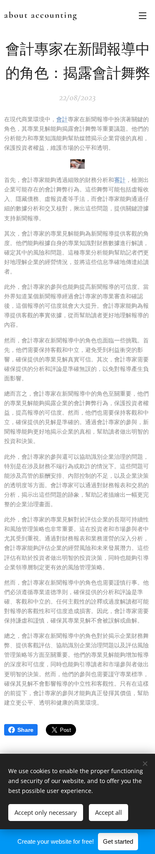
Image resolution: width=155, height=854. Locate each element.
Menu (142, 15)
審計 (120, 180)
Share (25, 730)
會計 (62, 119)
